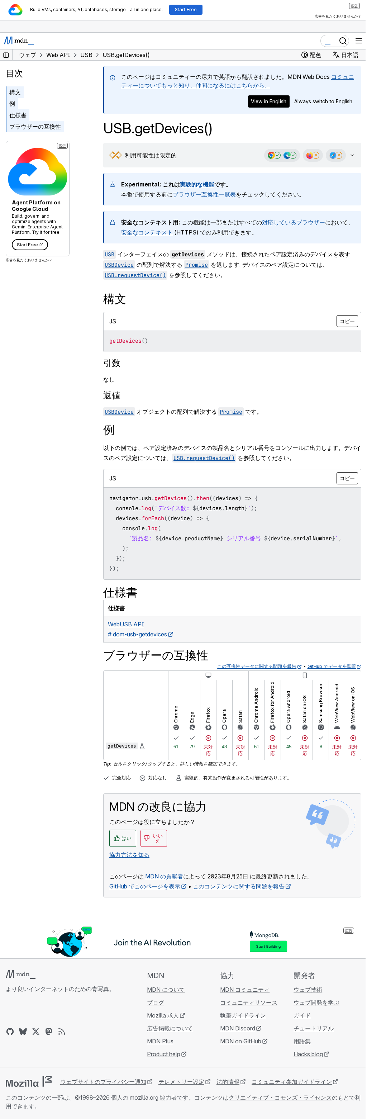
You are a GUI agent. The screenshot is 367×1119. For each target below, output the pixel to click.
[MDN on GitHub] (10, 1031)
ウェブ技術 (303, 989)
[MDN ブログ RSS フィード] (61, 1031)
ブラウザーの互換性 (35, 126)
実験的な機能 (197, 184)
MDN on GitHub (237, 1041)
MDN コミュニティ (241, 989)
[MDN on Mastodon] (48, 1031)
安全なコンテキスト (158, 232)
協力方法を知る (129, 854)
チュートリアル (309, 1028)
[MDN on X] (36, 1031)
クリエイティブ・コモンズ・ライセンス (280, 1097)
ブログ (153, 1002)
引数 (111, 363)
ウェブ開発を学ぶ (312, 1002)
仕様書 (18, 115)
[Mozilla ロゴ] (29, 1081)
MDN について (164, 989)
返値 (111, 395)
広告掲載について (168, 1028)
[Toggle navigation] (359, 41)
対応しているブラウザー (293, 222)
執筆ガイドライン (240, 1015)
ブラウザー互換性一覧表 (204, 194)
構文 (15, 92)
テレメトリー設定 (181, 1081)
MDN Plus (158, 1041)
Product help (161, 1054)
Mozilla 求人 (161, 1015)
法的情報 (227, 1081)
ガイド (297, 1015)
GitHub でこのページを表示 (144, 886)
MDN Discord (234, 1028)
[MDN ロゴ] (20, 974)
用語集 (297, 1041)
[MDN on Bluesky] (23, 1031)
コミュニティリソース (245, 1002)
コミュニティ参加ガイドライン (292, 1081)
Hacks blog (304, 1054)
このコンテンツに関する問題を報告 (239, 886)
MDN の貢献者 (164, 876)
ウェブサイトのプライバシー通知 (103, 1081)
